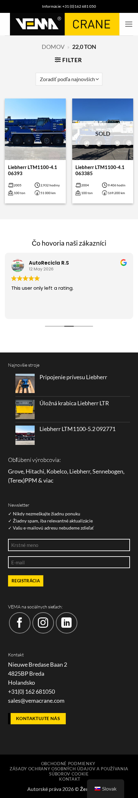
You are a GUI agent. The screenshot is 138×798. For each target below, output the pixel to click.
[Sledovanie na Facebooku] (19, 623)
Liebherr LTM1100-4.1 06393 (32, 170)
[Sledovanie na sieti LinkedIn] (66, 623)
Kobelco (57, 471)
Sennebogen (107, 471)
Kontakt (70, 779)
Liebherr (79, 471)
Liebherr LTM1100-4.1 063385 (100, 170)
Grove (15, 471)
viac (48, 480)
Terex (16, 480)
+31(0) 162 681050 (31, 691)
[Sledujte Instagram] (43, 623)
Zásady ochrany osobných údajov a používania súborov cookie (69, 771)
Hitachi (35, 471)
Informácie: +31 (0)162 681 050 (69, 6)
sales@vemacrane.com (36, 700)
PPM (31, 480)
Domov (53, 46)
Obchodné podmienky (68, 763)
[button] (129, 24)
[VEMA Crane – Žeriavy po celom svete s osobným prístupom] (65, 24)
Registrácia (26, 580)
